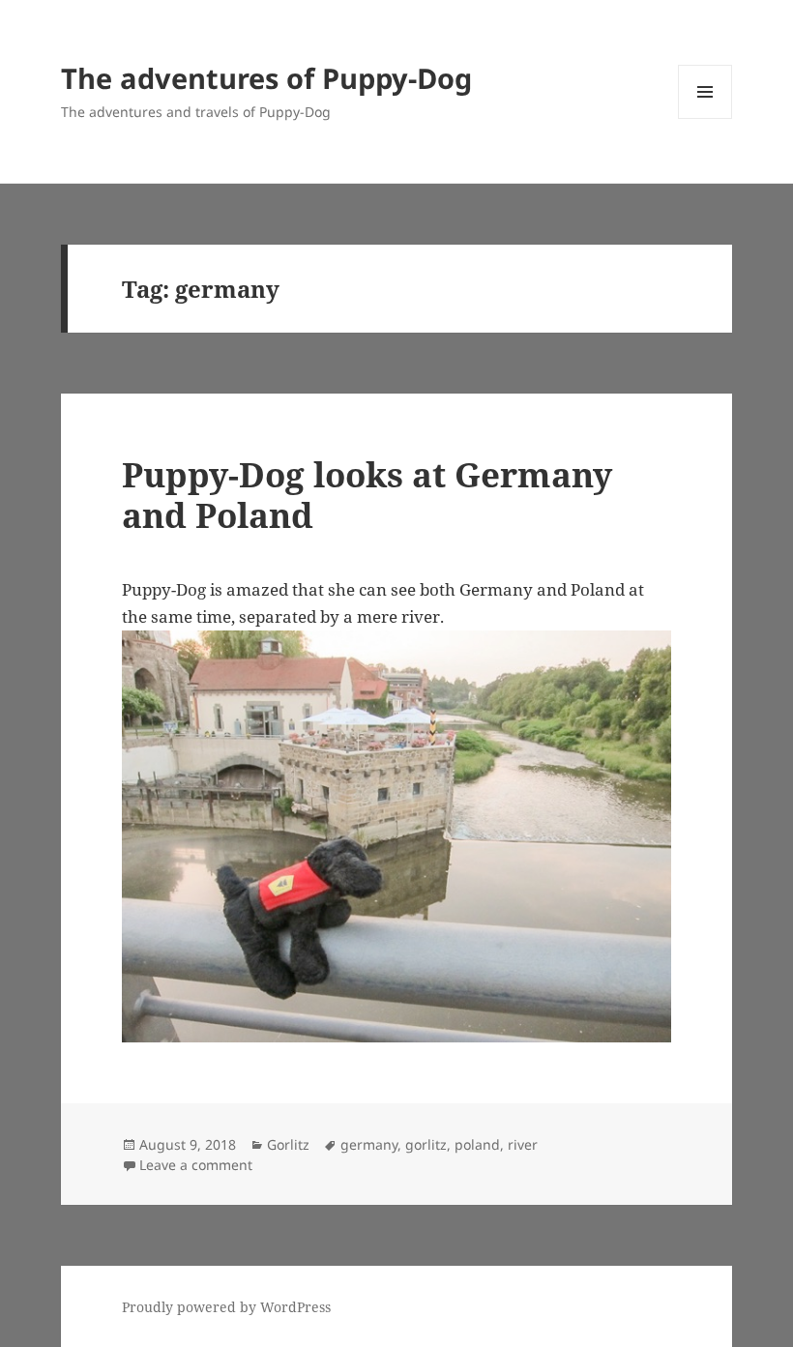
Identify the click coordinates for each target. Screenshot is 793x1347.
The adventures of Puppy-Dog (266, 78)
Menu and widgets (705, 118)
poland (477, 1144)
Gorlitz (288, 1144)
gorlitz (426, 1144)
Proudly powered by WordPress (226, 1307)
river (523, 1144)
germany (368, 1144)
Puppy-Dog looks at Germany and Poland (367, 495)
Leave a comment (195, 1165)
